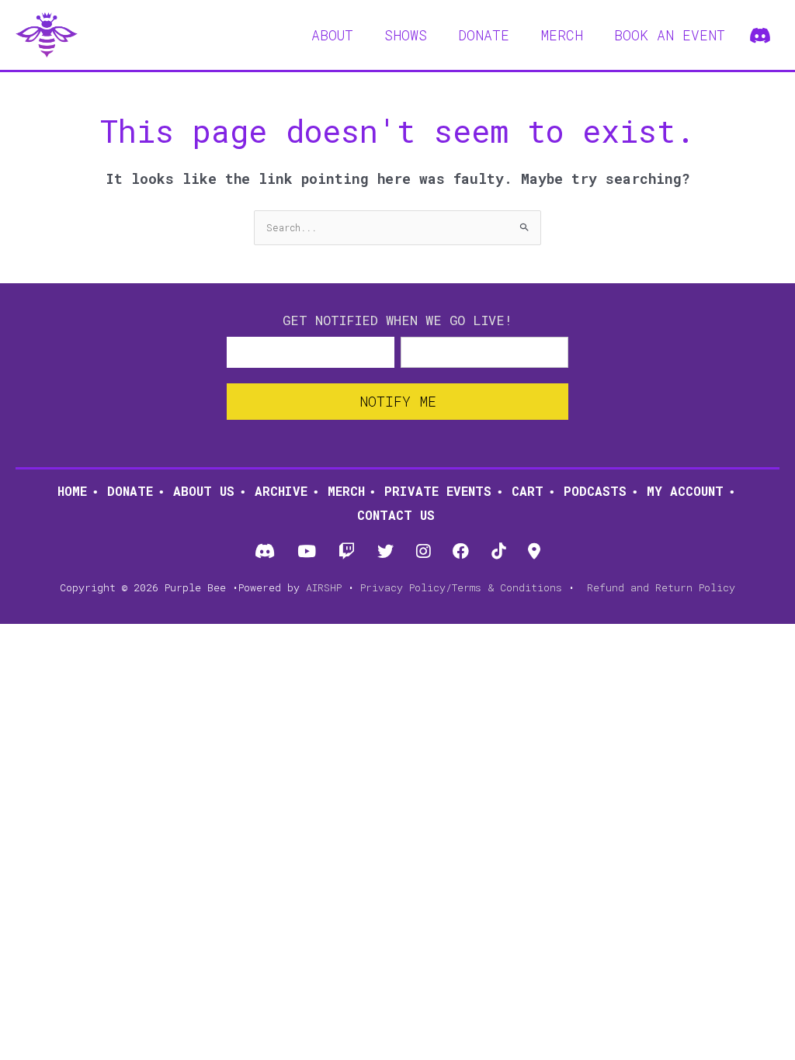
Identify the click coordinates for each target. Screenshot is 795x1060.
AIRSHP (324, 587)
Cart (527, 491)
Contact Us (396, 515)
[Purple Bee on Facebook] (461, 552)
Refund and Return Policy (661, 587)
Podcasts (595, 491)
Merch (346, 491)
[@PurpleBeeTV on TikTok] (499, 552)
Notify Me (397, 401)
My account (685, 491)
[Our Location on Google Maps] (534, 552)
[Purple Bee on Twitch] (346, 552)
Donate (130, 491)
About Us (203, 491)
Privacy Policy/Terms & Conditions (461, 587)
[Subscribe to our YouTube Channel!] (306, 552)
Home (72, 491)
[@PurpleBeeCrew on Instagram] (423, 552)
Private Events (437, 491)
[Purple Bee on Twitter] (385, 552)
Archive (281, 491)
